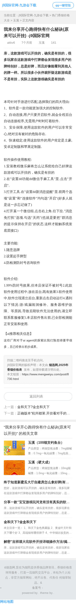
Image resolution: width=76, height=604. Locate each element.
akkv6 (11, 42)
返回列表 (36, 396)
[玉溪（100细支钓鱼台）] (14, 448)
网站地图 (7, 601)
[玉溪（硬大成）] (14, 467)
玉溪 (16, 20)
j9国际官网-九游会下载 (19, 5)
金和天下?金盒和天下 (33, 407)
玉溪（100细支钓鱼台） (46, 442)
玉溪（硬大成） (40, 462)
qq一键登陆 (63, 5)
